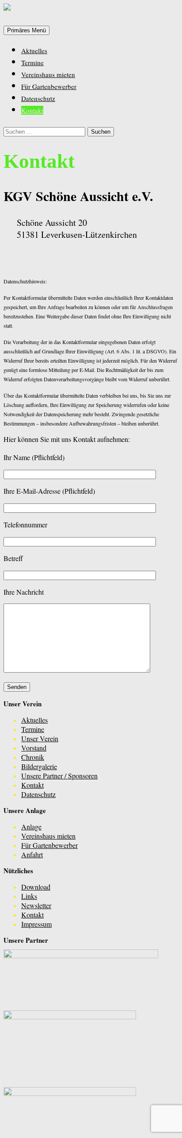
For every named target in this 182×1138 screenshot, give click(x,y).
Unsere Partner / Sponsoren (59, 775)
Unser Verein (39, 738)
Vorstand (33, 747)
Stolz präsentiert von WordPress (48, 1129)
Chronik (32, 757)
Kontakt (32, 110)
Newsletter (36, 905)
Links (29, 896)
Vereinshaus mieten (48, 74)
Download (35, 886)
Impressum (36, 924)
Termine (32, 62)
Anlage (31, 826)
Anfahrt (32, 854)
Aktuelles (34, 50)
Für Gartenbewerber (48, 86)
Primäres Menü (26, 30)
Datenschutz (38, 98)
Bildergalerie (39, 766)
